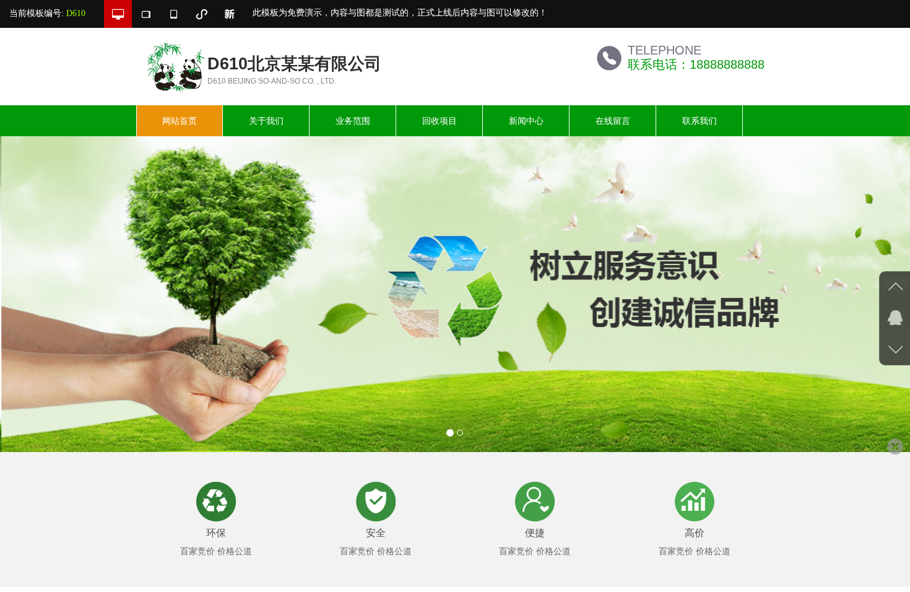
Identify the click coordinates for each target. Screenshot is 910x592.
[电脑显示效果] (118, 14)
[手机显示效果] (174, 14)
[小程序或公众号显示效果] (201, 14)
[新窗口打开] (229, 14)
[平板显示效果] (146, 14)
